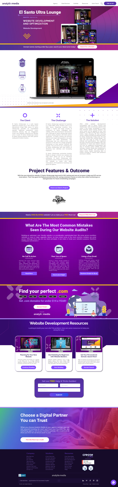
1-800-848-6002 (23, 480)
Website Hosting (50, 466)
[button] (110, 3)
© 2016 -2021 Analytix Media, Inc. (25, 484)
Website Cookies (95, 484)
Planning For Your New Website (28, 356)
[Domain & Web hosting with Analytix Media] (88, 455)
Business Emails (50, 467)
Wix (68, 359)
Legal (90, 484)
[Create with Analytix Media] (87, 481)
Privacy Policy (85, 484)
